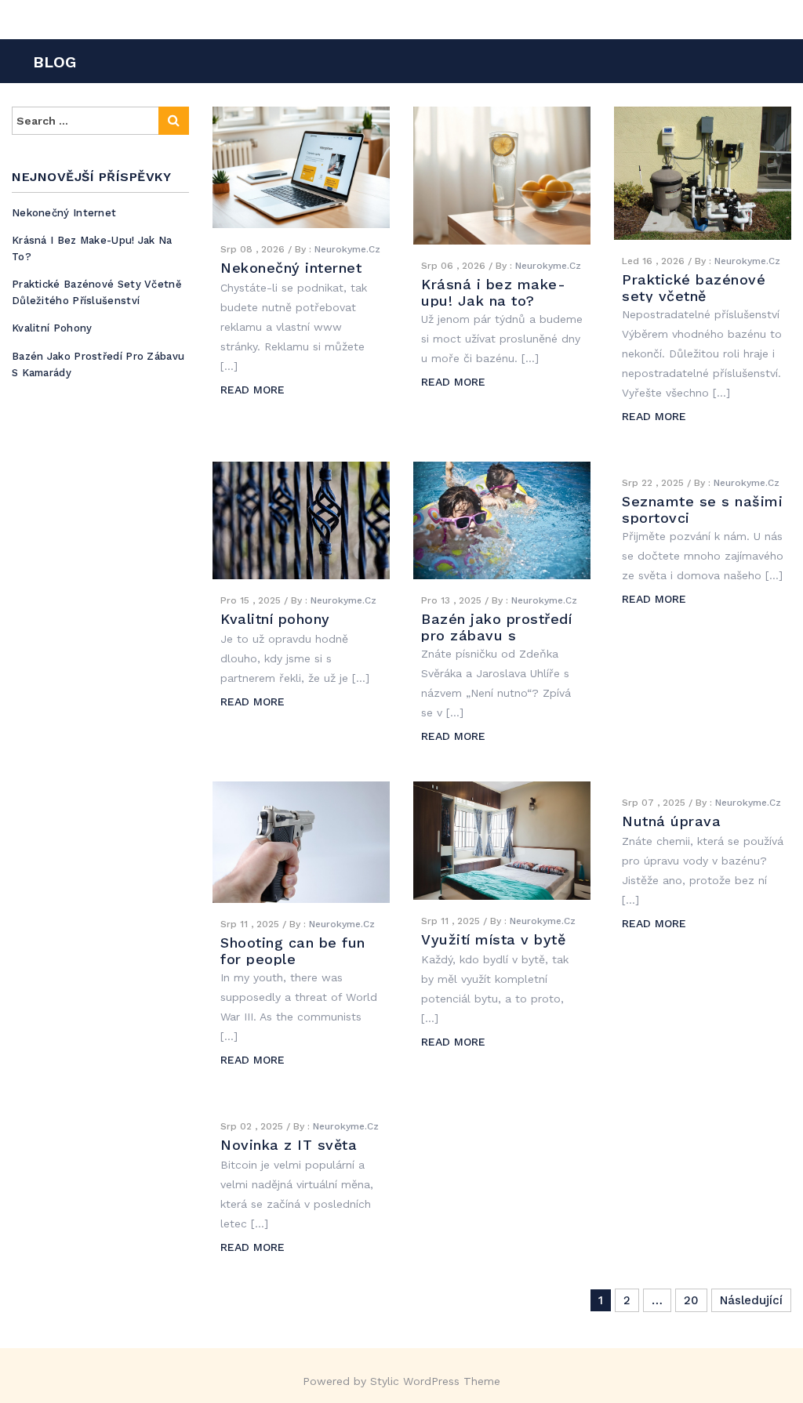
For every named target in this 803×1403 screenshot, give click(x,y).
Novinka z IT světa (288, 1145)
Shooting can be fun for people (292, 950)
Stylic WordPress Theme (435, 1381)
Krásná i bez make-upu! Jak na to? (493, 292)
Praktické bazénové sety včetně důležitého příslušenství (97, 292)
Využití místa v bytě (493, 939)
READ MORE (252, 389)
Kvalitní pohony (52, 328)
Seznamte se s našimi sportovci (702, 509)
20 (691, 1300)
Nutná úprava (671, 821)
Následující (751, 1300)
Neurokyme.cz (347, 249)
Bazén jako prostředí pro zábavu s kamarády (496, 635)
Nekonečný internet (64, 213)
